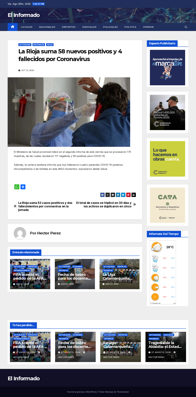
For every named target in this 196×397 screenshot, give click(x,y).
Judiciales (89, 27)
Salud (50, 45)
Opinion (148, 27)
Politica (130, 27)
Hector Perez (49, 233)
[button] (186, 27)
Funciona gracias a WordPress (82, 392)
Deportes (68, 27)
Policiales (110, 27)
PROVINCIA (63, 270)
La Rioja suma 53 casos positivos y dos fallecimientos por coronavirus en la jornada (45, 206)
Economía (77, 267)
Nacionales (47, 27)
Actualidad (24, 45)
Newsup (109, 392)
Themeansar (123, 392)
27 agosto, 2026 (26, 352)
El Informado (24, 15)
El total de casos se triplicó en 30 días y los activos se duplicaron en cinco (104, 204)
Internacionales (22, 270)
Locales (27, 27)
